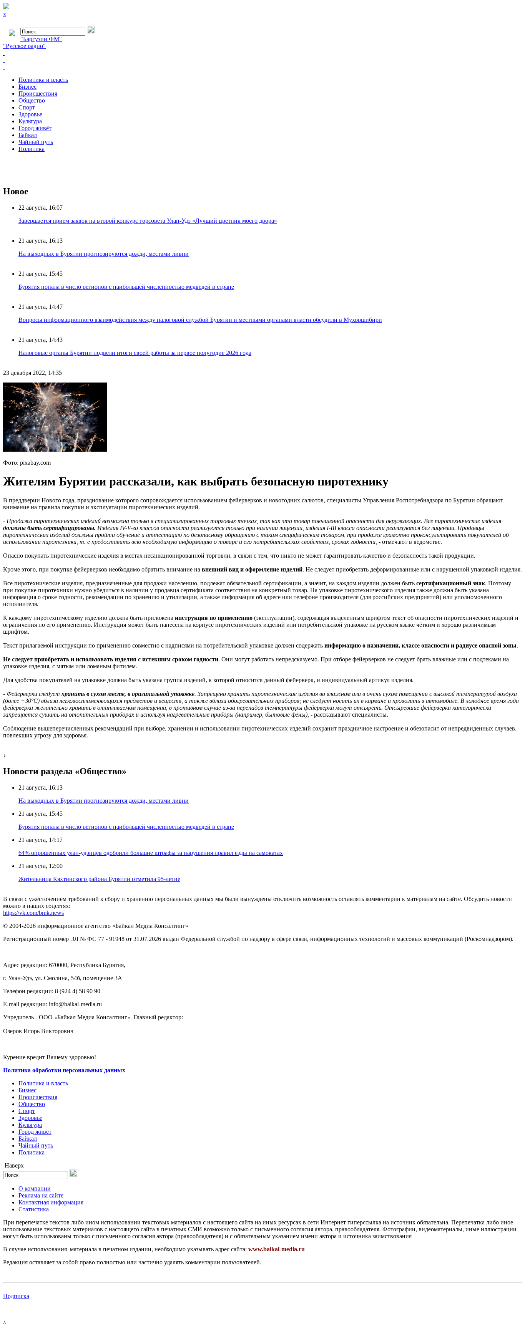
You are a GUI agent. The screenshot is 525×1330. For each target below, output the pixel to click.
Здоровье (30, 114)
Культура (30, 121)
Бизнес (27, 86)
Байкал (27, 135)
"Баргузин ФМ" (41, 39)
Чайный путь (35, 142)
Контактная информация (50, 1202)
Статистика (33, 1209)
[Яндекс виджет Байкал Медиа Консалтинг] (262, 66)
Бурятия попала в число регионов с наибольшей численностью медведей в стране (126, 286)
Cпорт (26, 107)
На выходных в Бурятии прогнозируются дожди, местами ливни (103, 253)
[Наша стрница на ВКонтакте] (262, 53)
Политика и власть (43, 79)
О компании (34, 1188)
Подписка (16, 1296)
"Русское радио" (24, 46)
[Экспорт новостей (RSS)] (262, 59)
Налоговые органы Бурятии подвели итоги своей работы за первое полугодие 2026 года (134, 352)
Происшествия (37, 93)
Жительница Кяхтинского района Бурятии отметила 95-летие (99, 879)
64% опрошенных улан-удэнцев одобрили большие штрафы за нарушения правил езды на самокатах (150, 853)
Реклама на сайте (40, 1195)
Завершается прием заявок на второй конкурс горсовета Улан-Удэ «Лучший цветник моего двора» (147, 220)
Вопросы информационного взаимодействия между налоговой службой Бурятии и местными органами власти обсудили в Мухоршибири (200, 319)
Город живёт (35, 128)
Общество (31, 100)
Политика (31, 149)
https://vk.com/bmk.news (33, 912)
